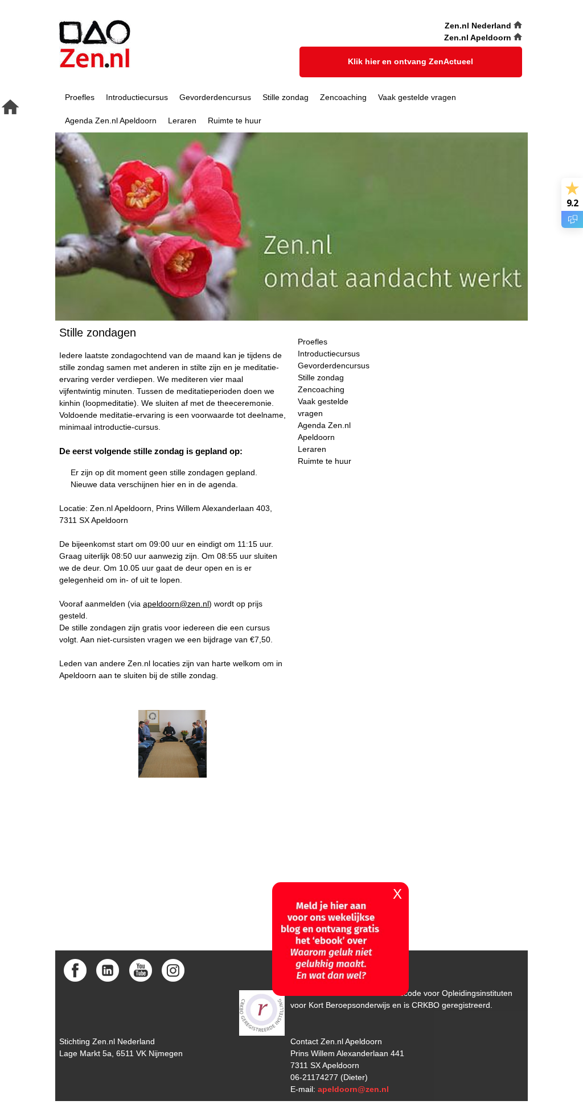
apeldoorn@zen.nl (176, 603)
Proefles (80, 97)
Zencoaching (343, 97)
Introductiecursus (137, 97)
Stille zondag (285, 97)
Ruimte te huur (234, 120)
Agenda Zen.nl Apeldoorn (111, 120)
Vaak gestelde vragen (417, 97)
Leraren (182, 120)
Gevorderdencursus (215, 97)
